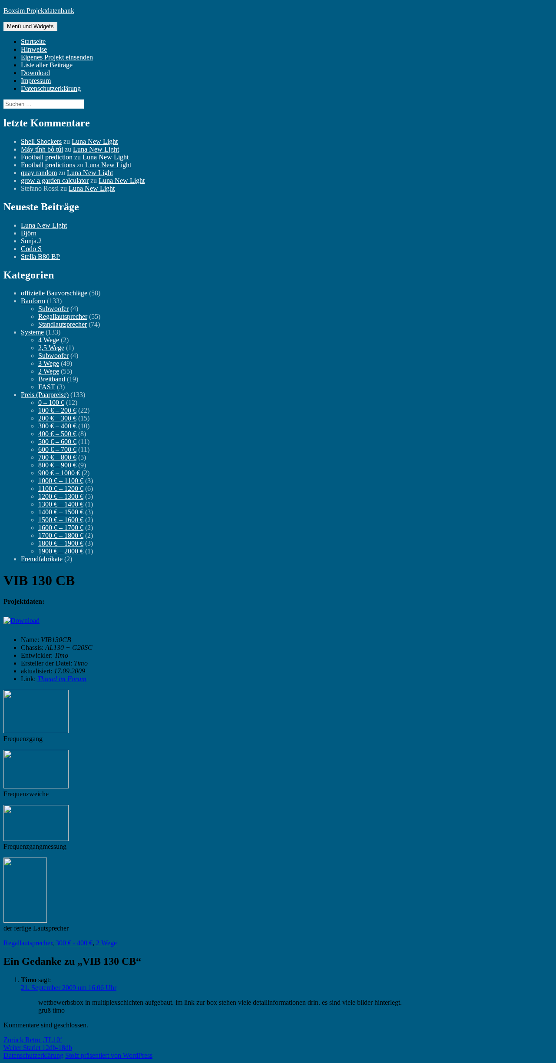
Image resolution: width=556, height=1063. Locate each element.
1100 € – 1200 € (60, 488)
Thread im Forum (61, 678)
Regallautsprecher (62, 316)
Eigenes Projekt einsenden (57, 57)
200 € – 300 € (57, 418)
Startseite (33, 41)
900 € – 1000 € (59, 473)
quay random (39, 172)
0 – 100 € (51, 402)
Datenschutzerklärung (51, 88)
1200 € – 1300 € (60, 496)
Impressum (36, 80)
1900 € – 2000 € (60, 551)
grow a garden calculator (55, 180)
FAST (46, 387)
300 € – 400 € (57, 426)
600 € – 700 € (57, 449)
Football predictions (48, 165)
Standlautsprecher (62, 324)
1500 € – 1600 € (60, 519)
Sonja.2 (31, 241)
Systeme (32, 332)
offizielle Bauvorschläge (54, 293)
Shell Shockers (41, 141)
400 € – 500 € (57, 433)
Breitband (51, 379)
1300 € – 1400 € (60, 504)
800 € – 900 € (57, 465)
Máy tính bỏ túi (42, 149)
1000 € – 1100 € (60, 480)
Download (35, 72)
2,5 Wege (51, 347)
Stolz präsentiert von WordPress (108, 1055)
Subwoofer (53, 308)
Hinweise (34, 49)
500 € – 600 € (57, 441)
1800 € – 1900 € (60, 543)
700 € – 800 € (57, 457)
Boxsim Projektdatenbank (38, 10)
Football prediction (47, 157)
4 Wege (48, 340)
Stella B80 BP (40, 256)
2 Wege (48, 371)
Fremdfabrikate (42, 559)
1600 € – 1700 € (60, 527)
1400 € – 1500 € (60, 512)
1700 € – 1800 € (60, 535)
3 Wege (48, 363)
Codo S (31, 248)
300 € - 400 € (74, 943)
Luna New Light (95, 141)
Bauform (33, 301)
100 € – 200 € (57, 410)
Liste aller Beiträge (47, 65)
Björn (28, 233)
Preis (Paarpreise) (45, 394)
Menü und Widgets (30, 26)
